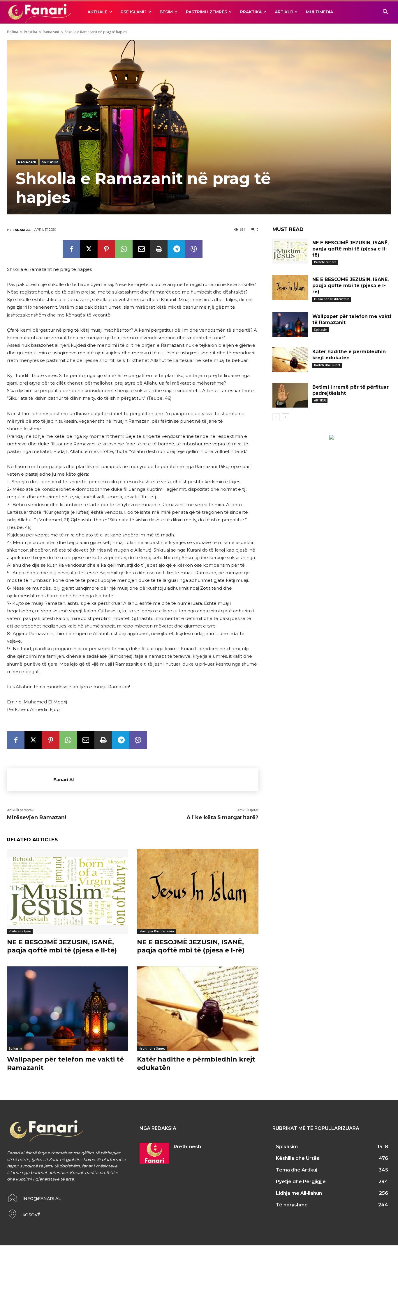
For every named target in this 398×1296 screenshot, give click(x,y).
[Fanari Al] (30, 779)
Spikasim (50, 162)
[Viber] (193, 249)
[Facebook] (71, 249)
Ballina (12, 31)
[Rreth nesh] (154, 1153)
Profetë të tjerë (20, 931)
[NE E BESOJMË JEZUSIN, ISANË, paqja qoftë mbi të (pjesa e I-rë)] (197, 891)
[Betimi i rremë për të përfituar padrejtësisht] (290, 395)
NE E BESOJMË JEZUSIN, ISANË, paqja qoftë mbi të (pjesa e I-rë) (190, 946)
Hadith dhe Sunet (152, 1048)
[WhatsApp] (124, 249)
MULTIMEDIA (319, 12)
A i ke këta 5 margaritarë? (222, 817)
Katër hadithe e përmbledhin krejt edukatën (349, 354)
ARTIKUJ (284, 12)
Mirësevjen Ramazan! (36, 817)
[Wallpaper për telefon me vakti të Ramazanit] (67, 1008)
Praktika (251, 12)
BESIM (166, 12)
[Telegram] (176, 249)
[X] (89, 249)
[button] (385, 12)
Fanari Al (22, 230)
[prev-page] (276, 417)
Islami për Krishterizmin (156, 931)
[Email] (141, 249)
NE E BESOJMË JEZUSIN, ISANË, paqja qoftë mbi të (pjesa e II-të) (62, 946)
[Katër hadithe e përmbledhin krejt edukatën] (197, 1008)
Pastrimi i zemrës (206, 12)
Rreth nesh (187, 1146)
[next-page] (285, 417)
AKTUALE (97, 12)
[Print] (159, 249)
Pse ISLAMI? (134, 12)
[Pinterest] (106, 249)
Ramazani (51, 31)
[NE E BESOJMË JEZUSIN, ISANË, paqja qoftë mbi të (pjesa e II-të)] (67, 891)
